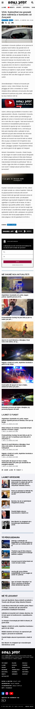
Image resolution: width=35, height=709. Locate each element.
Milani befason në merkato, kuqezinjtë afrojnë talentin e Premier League (17, 428)
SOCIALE (24, 663)
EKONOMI (4, 669)
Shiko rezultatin (17, 265)
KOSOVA (14, 665)
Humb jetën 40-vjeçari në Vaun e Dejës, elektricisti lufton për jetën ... (14, 386)
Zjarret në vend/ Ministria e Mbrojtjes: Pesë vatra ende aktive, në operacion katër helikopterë (16, 446)
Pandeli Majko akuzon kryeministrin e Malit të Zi (19, 512)
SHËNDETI (15, 674)
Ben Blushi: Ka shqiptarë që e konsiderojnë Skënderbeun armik (21, 523)
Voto (17, 261)
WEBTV (12, 7)
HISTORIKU (25, 671)
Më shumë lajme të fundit (12, 470)
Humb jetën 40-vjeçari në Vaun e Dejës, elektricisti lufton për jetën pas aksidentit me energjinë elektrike (16, 462)
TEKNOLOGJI (15, 669)
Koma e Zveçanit (11, 224)
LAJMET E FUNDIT (10, 415)
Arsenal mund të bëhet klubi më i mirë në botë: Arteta (22, 562)
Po (4, 252)
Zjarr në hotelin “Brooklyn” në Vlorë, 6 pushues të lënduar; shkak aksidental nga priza (21, 583)
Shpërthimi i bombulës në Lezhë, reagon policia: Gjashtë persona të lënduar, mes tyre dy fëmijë (17, 420)
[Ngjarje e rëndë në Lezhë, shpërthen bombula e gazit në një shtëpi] (17, 352)
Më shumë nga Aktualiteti (15, 274)
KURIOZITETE (26, 667)
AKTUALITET (5, 676)
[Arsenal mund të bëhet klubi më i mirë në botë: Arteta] (6, 564)
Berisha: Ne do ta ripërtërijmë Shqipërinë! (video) (21, 501)
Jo (4, 256)
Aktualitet (5, 20)
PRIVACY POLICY (29, 706)
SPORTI (18, 7)
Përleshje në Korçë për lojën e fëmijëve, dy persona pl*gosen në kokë (16, 408)
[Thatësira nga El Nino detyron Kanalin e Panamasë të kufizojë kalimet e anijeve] (6, 554)
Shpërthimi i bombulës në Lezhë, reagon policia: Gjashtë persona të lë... (15, 296)
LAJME (4, 7)
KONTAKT (25, 674)
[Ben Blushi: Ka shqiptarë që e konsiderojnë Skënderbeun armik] (6, 524)
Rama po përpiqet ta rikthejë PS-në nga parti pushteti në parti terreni (22, 492)
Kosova (11, 20)
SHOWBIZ (14, 671)
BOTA (13, 667)
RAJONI (14, 663)
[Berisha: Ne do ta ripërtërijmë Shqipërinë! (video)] (6, 504)
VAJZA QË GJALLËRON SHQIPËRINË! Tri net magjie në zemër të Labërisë (21, 573)
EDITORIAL (26, 7)
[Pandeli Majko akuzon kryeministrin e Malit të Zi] (6, 514)
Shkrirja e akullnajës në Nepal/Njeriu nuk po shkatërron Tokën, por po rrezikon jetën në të (21, 543)
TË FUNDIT (5, 663)
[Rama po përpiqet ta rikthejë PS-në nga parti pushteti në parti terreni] (6, 494)
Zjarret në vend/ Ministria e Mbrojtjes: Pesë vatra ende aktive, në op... (16, 341)
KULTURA (25, 669)
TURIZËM (24, 665)
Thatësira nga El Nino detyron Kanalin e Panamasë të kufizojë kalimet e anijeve (21, 552)
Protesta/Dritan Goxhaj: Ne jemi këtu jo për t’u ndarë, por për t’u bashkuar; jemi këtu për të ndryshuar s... (17, 436)
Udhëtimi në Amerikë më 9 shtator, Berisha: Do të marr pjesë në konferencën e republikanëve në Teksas (17, 615)
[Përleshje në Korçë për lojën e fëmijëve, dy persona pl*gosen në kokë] (17, 397)
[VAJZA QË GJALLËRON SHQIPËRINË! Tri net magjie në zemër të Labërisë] (6, 574)
